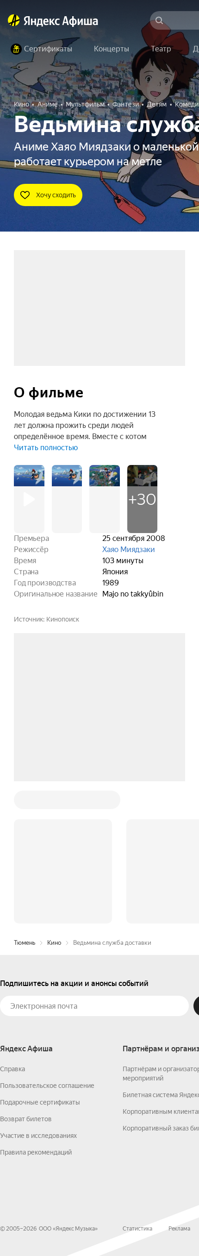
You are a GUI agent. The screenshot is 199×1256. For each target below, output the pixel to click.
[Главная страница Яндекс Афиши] (14, 20)
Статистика (137, 1088)
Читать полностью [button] (46, 447)
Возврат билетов (26, 978)
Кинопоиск (62, 619)
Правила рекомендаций (36, 1012)
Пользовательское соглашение (47, 945)
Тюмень (24, 802)
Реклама (179, 1088)
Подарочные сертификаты (40, 962)
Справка (12, 928)
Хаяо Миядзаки (128, 549)
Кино (54, 802)
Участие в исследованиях (38, 995)
